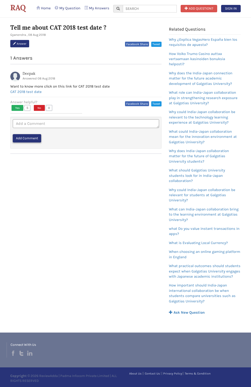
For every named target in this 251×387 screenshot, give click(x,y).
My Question (69, 8)
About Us (135, 373)
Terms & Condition (198, 373)
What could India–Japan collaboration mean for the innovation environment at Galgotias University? (203, 136)
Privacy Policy (172, 373)
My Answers (98, 8)
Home (45, 8)
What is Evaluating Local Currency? (198, 243)
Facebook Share (137, 44)
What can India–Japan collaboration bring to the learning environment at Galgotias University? (203, 214)
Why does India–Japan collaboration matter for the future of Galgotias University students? (199, 156)
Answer (21, 43)
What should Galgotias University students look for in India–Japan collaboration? (197, 175)
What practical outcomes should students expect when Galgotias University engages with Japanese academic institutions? (204, 271)
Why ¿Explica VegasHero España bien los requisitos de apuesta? (203, 42)
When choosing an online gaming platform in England (204, 254)
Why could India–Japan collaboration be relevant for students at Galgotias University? (202, 195)
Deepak (29, 73)
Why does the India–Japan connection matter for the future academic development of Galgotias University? (200, 78)
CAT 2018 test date (26, 92)
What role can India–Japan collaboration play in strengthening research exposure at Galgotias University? (203, 97)
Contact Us (152, 373)
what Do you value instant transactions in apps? (204, 231)
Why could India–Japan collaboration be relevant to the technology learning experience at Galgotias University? (202, 117)
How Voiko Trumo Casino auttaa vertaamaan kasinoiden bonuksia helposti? (197, 59)
